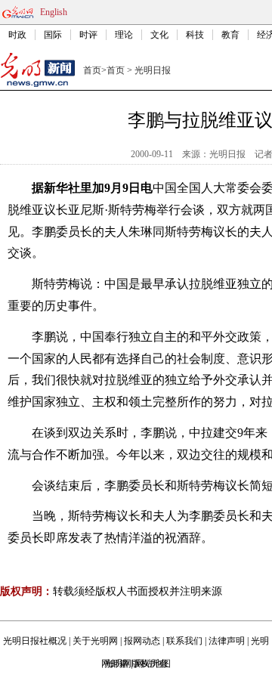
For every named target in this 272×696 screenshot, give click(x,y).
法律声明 (227, 641)
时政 (17, 34)
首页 (92, 70)
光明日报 (152, 70)
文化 (159, 34)
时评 (88, 34)
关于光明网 (95, 641)
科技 (195, 34)
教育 (230, 34)
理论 (124, 34)
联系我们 (184, 641)
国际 (53, 34)
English (53, 12)
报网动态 (142, 641)
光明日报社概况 (34, 641)
